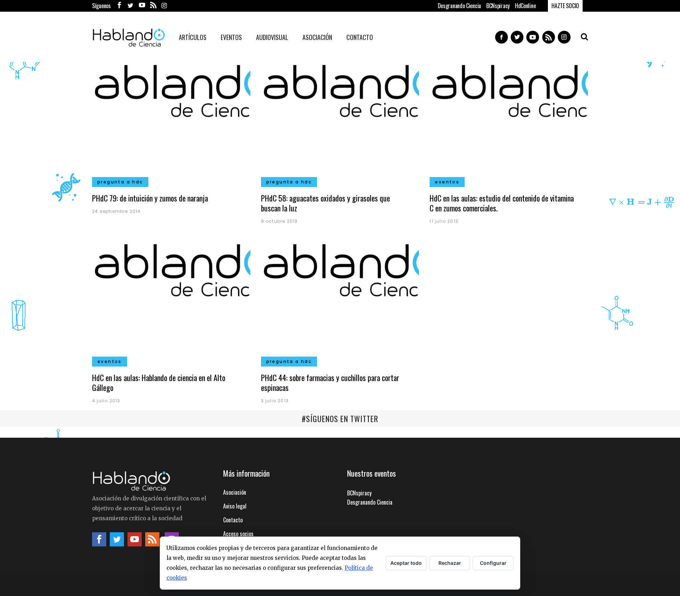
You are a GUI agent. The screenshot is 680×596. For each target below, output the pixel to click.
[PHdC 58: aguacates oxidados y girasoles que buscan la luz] (340, 121)
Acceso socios (238, 534)
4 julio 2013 (106, 401)
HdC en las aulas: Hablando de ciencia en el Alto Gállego (158, 382)
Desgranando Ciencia (459, 5)
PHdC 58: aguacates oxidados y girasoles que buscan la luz (325, 203)
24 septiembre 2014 (116, 211)
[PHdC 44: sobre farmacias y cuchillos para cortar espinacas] (340, 301)
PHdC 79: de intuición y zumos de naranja (150, 198)
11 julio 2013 (444, 221)
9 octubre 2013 (279, 221)
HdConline (525, 5)
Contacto (233, 520)
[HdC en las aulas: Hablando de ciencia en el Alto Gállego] (171, 301)
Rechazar (449, 563)
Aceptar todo (406, 563)
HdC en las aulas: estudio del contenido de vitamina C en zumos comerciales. (502, 203)
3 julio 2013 (275, 401)
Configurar (493, 563)
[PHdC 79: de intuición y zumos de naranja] (171, 121)
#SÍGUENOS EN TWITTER (340, 418)
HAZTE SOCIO (565, 5)
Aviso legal (234, 506)
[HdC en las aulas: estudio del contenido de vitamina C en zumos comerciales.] (509, 121)
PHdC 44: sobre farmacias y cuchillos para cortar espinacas (330, 382)
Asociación (234, 492)
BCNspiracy (498, 5)
